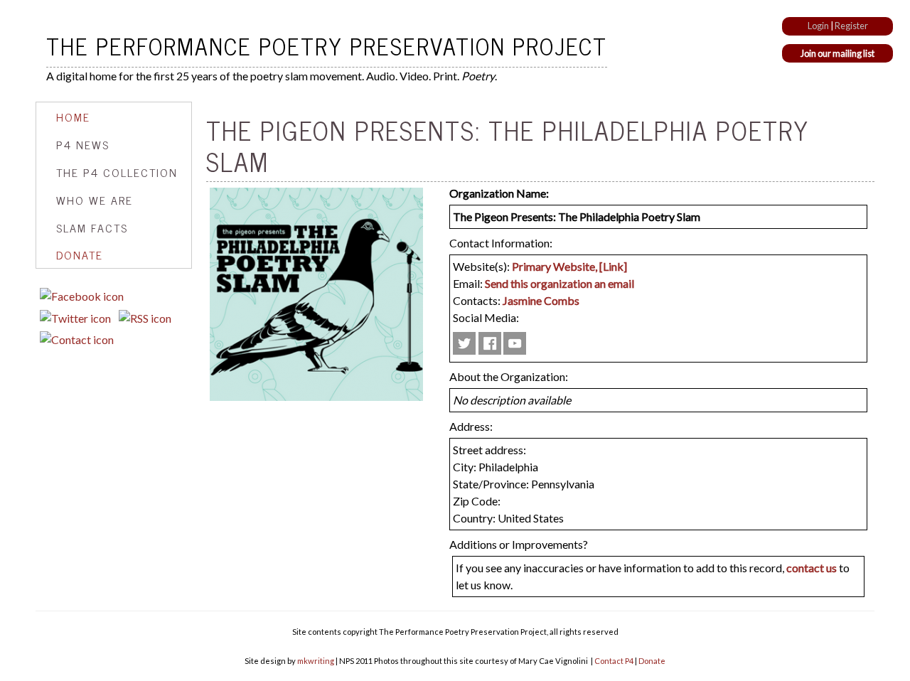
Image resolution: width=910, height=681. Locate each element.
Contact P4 (613, 660)
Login (818, 25)
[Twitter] (75, 318)
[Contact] (77, 339)
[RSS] (145, 318)
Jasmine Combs (541, 300)
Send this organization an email (559, 283)
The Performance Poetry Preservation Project (326, 45)
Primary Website (553, 266)
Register (851, 25)
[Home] (41, 45)
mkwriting (315, 660)
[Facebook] (82, 296)
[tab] (113, 117)
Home (73, 116)
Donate (79, 254)
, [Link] (611, 266)
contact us (811, 567)
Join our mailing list (837, 53)
